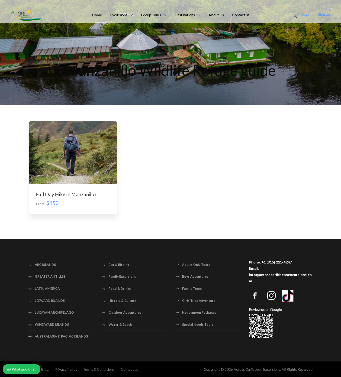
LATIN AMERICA (47, 288)
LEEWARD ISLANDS (50, 300)
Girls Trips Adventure (198, 300)
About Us (216, 15)
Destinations (185, 15)
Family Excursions (122, 276)
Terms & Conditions (98, 369)
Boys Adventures (195, 276)
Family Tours (192, 288)
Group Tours (151, 15)
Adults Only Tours (196, 264)
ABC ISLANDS (45, 264)
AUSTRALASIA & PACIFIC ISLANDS (61, 336)
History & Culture (122, 300)
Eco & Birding (119, 264)
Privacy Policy (66, 369)
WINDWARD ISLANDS (52, 324)
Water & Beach (120, 324)
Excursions (118, 15)
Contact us (240, 15)
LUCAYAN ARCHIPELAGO (54, 312)
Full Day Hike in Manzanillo (66, 194)
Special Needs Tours (197, 324)
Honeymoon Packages (199, 312)
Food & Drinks (120, 288)
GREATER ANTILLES (50, 276)
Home (97, 15)
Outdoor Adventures (125, 312)
